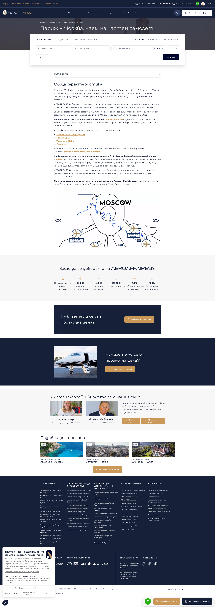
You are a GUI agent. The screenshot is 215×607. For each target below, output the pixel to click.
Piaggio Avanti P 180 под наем (131, 506)
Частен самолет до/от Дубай (105, 517)
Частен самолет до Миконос (78, 508)
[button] (197, 13)
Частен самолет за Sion (76, 512)
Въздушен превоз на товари (158, 508)
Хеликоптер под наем (156, 493)
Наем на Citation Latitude (129, 516)
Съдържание (61, 74)
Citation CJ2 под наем (128, 503)
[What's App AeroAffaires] (197, 3)
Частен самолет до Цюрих (50, 511)
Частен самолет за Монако (50, 538)
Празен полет (153, 515)
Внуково (58, 159)
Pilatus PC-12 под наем (129, 497)
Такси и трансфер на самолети (159, 512)
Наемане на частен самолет (158, 490)
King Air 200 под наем (128, 513)
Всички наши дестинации (107, 469)
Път (65, 23)
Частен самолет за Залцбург (78, 515)
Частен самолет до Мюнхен (50, 535)
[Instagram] (150, 564)
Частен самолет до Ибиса (77, 526)
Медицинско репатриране (158, 505)
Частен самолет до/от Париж (105, 513)
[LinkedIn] (203, 3)
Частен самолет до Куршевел (78, 493)
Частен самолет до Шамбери (78, 523)
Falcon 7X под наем (127, 529)
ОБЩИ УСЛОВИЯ (65, 589)
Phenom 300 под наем (129, 510)
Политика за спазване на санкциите (103, 589)
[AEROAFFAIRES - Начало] (17, 12)
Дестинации (54, 23)
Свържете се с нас (81, 589)
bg (208, 4)
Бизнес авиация (153, 497)
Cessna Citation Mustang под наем (133, 490)
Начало (43, 23)
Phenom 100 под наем (129, 493)
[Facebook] (144, 564)
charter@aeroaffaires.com (128, 572)
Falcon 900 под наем (128, 523)
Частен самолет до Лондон (77, 530)
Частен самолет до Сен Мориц (79, 490)
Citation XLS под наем (128, 519)
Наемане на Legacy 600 (129, 526)
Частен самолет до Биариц (77, 505)
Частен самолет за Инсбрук (77, 497)
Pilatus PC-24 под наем (129, 500)
